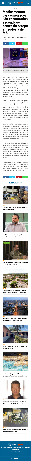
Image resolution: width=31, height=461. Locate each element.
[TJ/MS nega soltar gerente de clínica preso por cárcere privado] (15, 334)
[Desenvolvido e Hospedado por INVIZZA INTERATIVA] (15, 459)
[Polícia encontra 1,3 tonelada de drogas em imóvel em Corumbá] (15, 195)
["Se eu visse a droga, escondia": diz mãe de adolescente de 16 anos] (15, 417)
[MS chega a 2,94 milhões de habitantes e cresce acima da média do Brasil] (15, 306)
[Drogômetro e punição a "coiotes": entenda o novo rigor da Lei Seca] (15, 250)
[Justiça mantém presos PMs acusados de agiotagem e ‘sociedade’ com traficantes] (15, 361)
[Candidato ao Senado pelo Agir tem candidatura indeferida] (15, 222)
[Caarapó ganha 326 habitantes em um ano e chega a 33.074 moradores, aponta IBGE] (15, 278)
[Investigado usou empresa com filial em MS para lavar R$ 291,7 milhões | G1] (15, 389)
